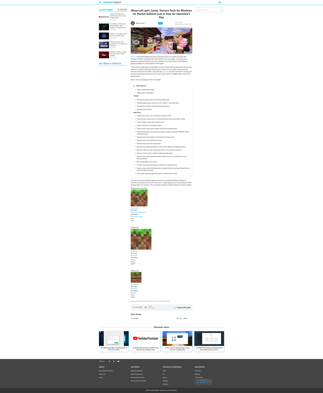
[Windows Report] (112, 2)
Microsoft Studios (137, 217)
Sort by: (179, 318)
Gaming (165, 381)
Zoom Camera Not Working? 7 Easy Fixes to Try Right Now (177, 349)
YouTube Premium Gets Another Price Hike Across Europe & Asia (146, 349)
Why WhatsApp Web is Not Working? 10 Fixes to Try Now (114, 349)
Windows (165, 384)
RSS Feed (198, 371)
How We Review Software (138, 381)
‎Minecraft (134, 255)
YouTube (118, 361)
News (160, 23)
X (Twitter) (114, 361)
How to (165, 377)
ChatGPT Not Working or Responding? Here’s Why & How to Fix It (209, 349)
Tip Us (101, 377)
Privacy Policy (199, 377)
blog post (165, 72)
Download (134, 208)
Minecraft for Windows (138, 212)
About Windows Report (106, 371)
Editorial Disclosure (137, 374)
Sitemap (197, 374)
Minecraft (134, 57)
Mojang (133, 260)
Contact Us (102, 374)
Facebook (109, 361)
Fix (164, 374)
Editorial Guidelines (137, 371)
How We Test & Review (138, 377)
